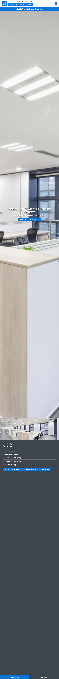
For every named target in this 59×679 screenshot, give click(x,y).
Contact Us (23, 220)
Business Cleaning (11, 451)
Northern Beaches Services (13, 469)
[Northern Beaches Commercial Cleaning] (17, 5)
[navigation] (56, 3)
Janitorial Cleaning (12, 454)
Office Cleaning (10, 465)
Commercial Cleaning (13, 458)
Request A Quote (31, 469)
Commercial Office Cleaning (15, 461)
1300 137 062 (35, 220)
